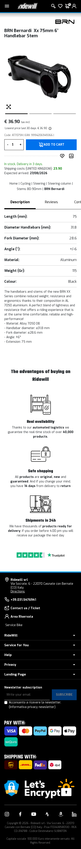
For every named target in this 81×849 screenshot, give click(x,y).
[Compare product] (72, 156)
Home (14, 184)
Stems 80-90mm (29, 189)
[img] (50, 128)
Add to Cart (54, 144)
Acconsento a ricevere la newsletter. (35, 704)
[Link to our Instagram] (7, 814)
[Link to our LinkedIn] (74, 814)
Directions (18, 591)
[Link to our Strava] (47, 814)
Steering (39, 184)
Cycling (25, 184)
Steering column (59, 184)
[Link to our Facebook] (20, 814)
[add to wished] (63, 156)
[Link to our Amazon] (60, 814)
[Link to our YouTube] (33, 814)
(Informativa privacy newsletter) (32, 707)
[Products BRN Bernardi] (65, 21)
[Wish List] (60, 6)
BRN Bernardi (54, 189)
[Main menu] (7, 6)
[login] (74, 6)
